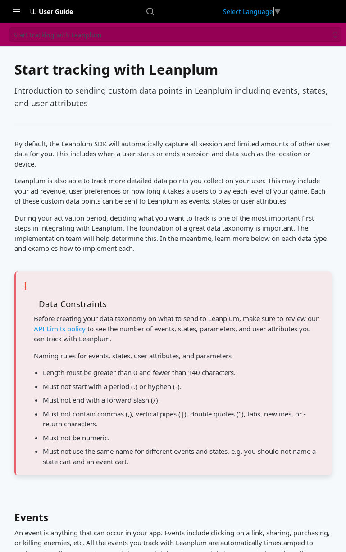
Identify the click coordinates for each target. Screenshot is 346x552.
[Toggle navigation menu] (16, 11)
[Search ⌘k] (150, 11)
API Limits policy (60, 328)
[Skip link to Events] (8, 520)
